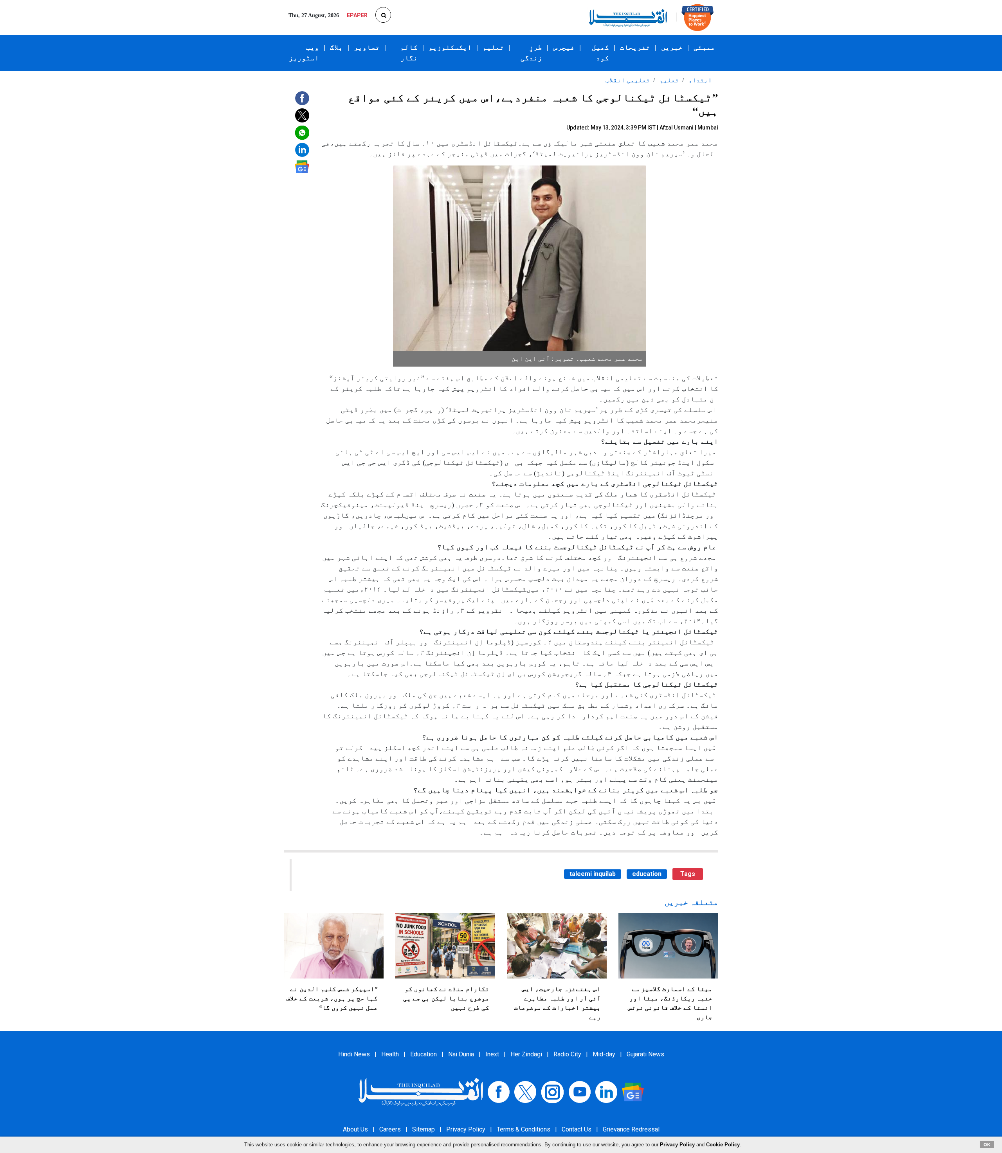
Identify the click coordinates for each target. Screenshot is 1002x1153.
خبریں (672, 47)
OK (987, 1144)
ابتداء (699, 80)
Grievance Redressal (631, 1129)
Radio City (567, 1054)
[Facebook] (499, 1091)
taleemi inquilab (592, 874)
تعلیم (493, 47)
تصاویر (367, 47)
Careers (390, 1129)
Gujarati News (645, 1054)
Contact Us (576, 1129)
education (646, 874)
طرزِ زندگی (531, 52)
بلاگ (336, 47)
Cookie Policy (723, 1145)
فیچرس (564, 47)
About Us (355, 1129)
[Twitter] (525, 1091)
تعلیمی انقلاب (628, 80)
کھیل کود (600, 52)
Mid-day (604, 1054)
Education (423, 1054)
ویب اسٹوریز (304, 52)
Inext (492, 1054)
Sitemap (423, 1129)
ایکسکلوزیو (450, 47)
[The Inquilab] (421, 1091)
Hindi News (354, 1054)
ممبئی (704, 47)
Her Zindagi (526, 1054)
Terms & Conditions (523, 1129)
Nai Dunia (461, 1054)
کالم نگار (409, 52)
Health (390, 1054)
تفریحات (635, 47)
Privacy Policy (465, 1129)
